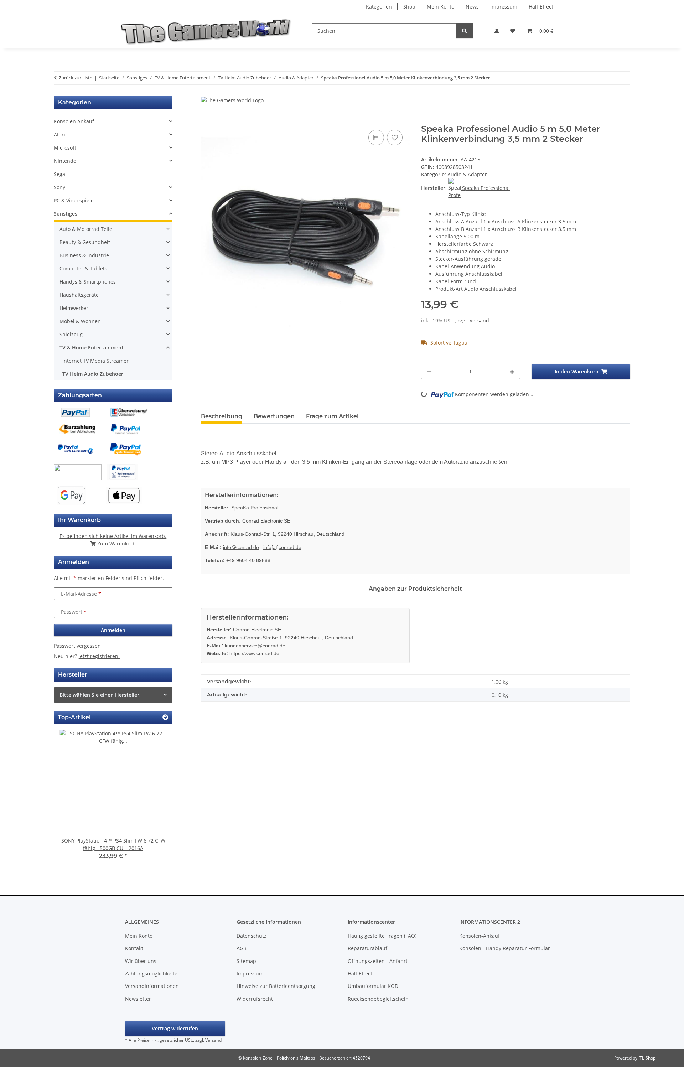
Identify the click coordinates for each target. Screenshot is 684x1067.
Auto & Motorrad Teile (85, 229)
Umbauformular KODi (374, 986)
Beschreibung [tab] (221, 416)
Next (155, 799)
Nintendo (65, 160)
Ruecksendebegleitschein (378, 998)
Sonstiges (65, 213)
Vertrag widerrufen (175, 1028)
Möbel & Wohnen (80, 321)
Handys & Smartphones (87, 281)
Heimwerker (73, 308)
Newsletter (138, 998)
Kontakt (134, 948)
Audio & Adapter (467, 174)
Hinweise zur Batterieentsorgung (276, 986)
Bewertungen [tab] (274, 416)
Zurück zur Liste (75, 77)
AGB (242, 948)
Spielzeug (71, 334)
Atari (59, 134)
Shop (409, 6)
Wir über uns (140, 961)
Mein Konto (440, 6)
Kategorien (379, 6)
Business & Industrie (84, 255)
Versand (479, 320)
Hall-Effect (541, 6)
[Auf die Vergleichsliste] (376, 137)
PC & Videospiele (74, 200)
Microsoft (65, 147)
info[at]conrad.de (282, 547)
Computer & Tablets (83, 268)
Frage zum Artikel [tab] (332, 416)
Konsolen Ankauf (74, 121)
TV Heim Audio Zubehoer (92, 374)
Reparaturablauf (367, 948)
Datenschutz (251, 935)
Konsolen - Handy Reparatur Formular (504, 948)
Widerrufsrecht (255, 998)
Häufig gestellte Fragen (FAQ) (382, 935)
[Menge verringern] (429, 371)
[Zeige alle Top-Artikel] (165, 717)
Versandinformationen (152, 986)
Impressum (503, 6)
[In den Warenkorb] (206, 120)
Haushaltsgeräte (79, 294)
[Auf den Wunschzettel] (395, 137)
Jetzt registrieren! (99, 656)
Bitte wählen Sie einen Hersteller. (100, 695)
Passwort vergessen (77, 645)
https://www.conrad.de (254, 653)
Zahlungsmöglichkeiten (153, 973)
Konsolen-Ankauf (479, 935)
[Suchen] (464, 30)
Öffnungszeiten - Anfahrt (378, 961)
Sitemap (246, 961)
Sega (59, 174)
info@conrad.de (241, 547)
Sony (59, 187)
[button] (496, 31)
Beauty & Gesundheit (84, 242)
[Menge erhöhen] (512, 371)
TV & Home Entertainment (91, 347)
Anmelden (113, 630)
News (472, 6)
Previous (71, 799)
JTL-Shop (647, 1058)
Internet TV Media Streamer (95, 360)
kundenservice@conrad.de (255, 645)
